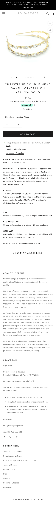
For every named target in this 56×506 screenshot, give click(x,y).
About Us (7, 478)
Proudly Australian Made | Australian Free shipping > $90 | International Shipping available (28, 5)
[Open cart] (52, 13)
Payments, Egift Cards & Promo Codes (19, 460)
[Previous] (11, 77)
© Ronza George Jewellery (28, 499)
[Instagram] (10, 436)
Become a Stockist (11, 483)
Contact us (7, 419)
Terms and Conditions (12, 451)
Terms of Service (10, 465)
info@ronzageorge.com (13, 425)
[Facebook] (4, 436)
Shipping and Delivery (12, 456)
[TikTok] (17, 436)
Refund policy (9, 469)
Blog (5, 474)
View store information (15, 153)
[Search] (47, 13)
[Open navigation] (3, 13)
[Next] (44, 77)
